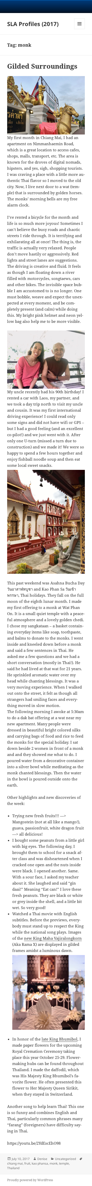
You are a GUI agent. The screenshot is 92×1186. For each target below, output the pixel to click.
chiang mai (15, 1163)
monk (53, 1163)
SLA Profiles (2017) (33, 24)
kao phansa (40, 1163)
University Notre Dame (46, 6)
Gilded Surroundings (42, 66)
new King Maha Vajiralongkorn (53, 938)
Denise (42, 1159)
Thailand (13, 1168)
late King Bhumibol (59, 1039)
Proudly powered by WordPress (30, 1180)
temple (64, 1163)
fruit (27, 1163)
